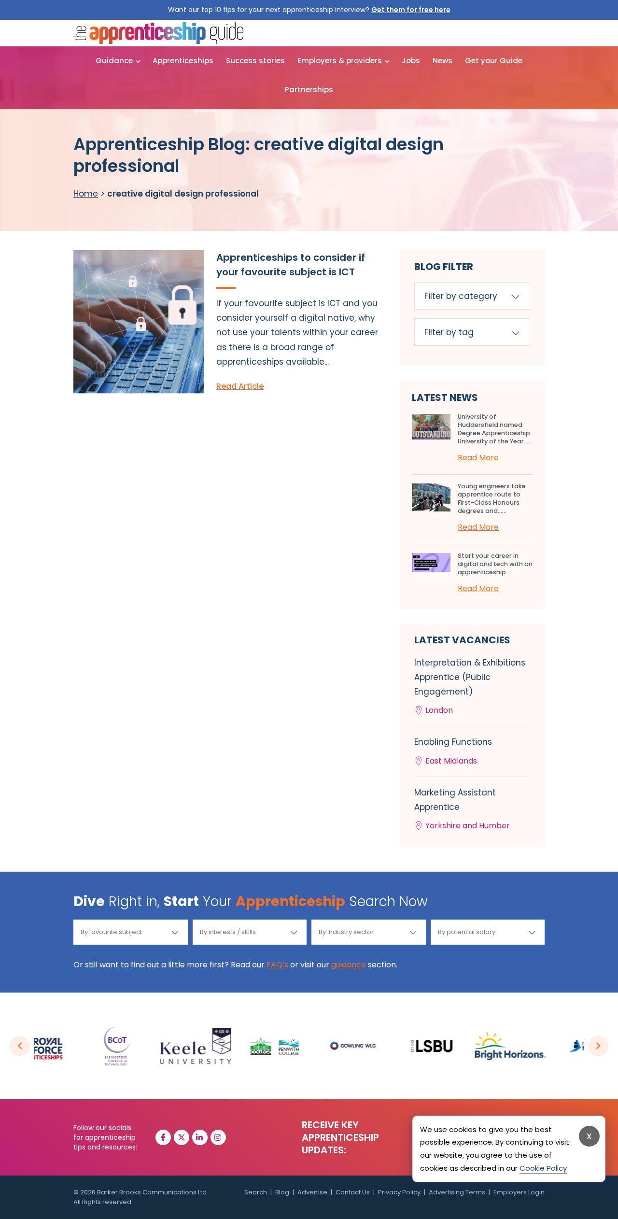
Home (85, 193)
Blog (282, 1192)
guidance (348, 964)
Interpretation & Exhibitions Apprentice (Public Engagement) (469, 686)
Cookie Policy (543, 1168)
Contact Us (353, 1192)
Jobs (411, 61)
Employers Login (519, 1192)
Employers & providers (339, 61)
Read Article (240, 386)
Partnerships (309, 90)
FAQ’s (277, 964)
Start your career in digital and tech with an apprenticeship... (495, 564)
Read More (478, 457)
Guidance (114, 61)
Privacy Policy (399, 1192)
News (442, 61)
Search (255, 1192)
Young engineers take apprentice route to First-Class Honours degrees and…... (492, 498)
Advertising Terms (457, 1192)
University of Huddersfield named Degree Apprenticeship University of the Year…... (495, 428)
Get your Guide (493, 61)
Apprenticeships (183, 61)
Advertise (312, 1192)
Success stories (255, 61)
